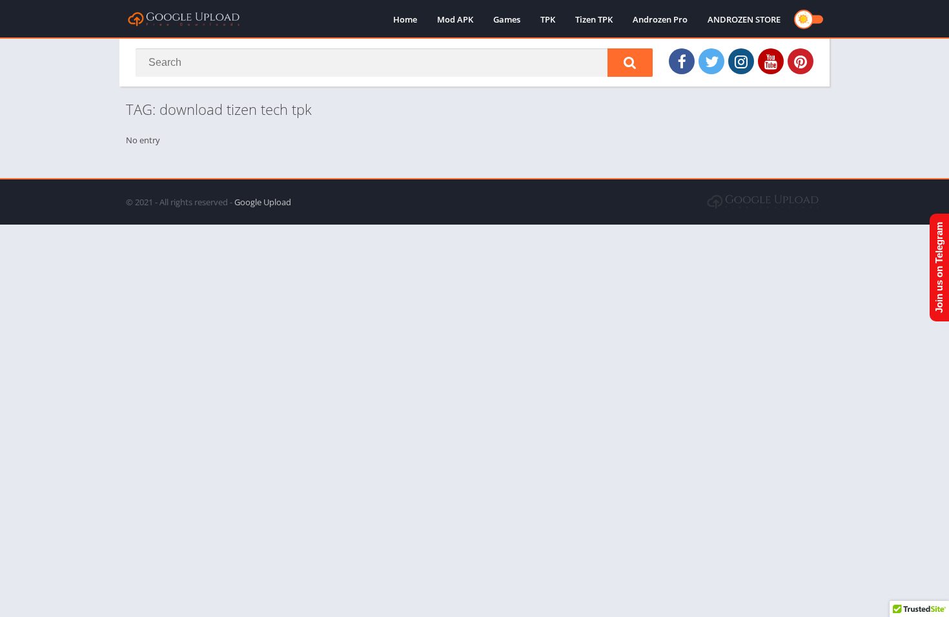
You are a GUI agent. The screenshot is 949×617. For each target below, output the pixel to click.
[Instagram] (741, 61)
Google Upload (262, 202)
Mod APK (455, 19)
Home (405, 19)
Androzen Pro (660, 19)
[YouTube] (771, 61)
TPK (547, 19)
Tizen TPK (594, 19)
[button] (630, 62)
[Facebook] (682, 61)
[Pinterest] (800, 61)
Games (506, 19)
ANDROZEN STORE (744, 19)
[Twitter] (711, 61)
